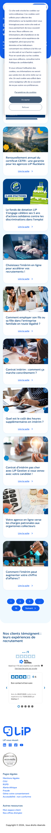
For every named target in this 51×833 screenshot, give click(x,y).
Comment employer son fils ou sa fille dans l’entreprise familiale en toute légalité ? (25, 321)
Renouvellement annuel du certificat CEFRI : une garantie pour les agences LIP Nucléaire (25, 161)
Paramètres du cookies (25, 92)
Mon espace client (12, 810)
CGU (5, 781)
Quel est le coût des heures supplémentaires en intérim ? (24, 420)
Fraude (6, 790)
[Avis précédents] (6, 688)
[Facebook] (16, 745)
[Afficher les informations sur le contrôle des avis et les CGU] (42, 665)
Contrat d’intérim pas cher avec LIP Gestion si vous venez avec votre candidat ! (25, 471)
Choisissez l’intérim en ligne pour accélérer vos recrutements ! (24, 268)
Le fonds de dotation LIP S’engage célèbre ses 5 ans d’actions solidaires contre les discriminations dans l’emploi (25, 214)
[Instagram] (10, 745)
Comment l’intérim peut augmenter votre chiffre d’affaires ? (21, 575)
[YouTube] (21, 745)
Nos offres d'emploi (12, 813)
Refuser (25, 107)
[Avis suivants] (44, 688)
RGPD (5, 784)
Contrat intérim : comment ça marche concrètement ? (25, 371)
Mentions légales (11, 778)
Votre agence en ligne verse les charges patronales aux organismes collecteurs (23, 523)
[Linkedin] (4, 745)
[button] (25, 171)
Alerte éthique (10, 787)
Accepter (25, 99)
